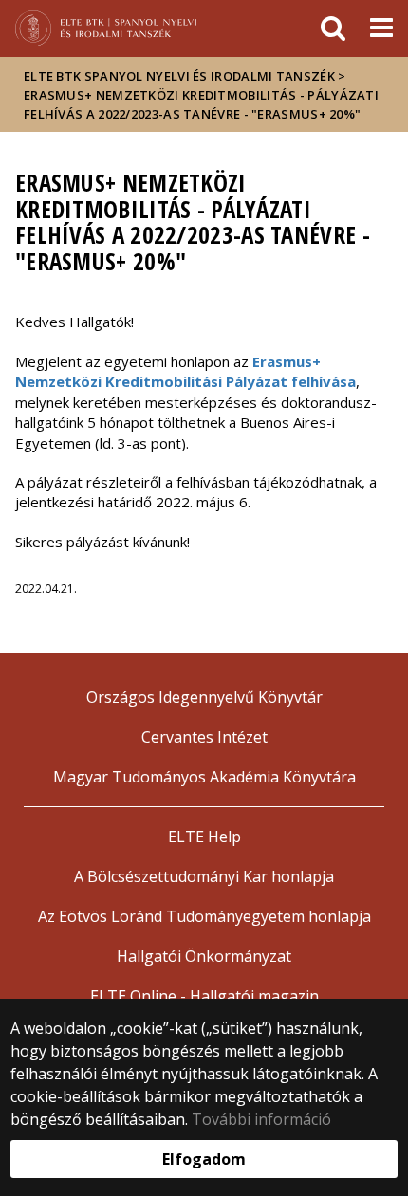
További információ (261, 1119)
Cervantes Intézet (204, 737)
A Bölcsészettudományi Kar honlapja (204, 876)
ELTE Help (204, 836)
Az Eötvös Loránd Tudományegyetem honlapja (204, 916)
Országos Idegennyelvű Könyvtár (204, 697)
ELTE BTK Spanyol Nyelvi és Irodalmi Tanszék (179, 75)
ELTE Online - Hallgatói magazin (204, 995)
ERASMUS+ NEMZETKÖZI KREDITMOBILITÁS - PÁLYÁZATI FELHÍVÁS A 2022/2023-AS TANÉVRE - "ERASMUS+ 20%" (201, 104)
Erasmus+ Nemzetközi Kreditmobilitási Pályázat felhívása (185, 371)
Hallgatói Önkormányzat (204, 956)
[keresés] (333, 28)
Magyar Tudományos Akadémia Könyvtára (204, 776)
